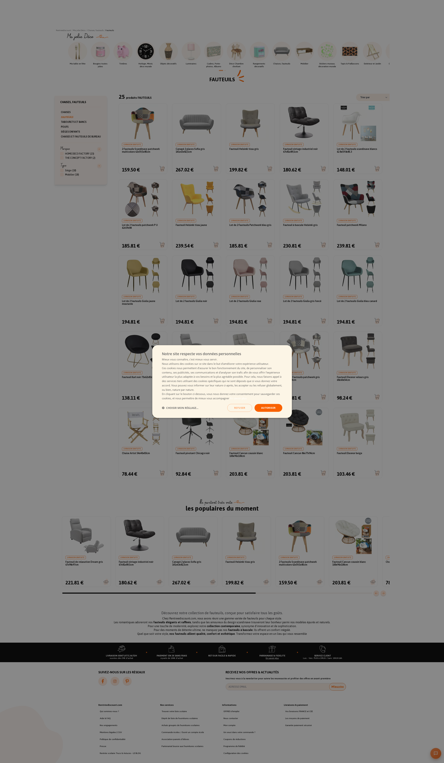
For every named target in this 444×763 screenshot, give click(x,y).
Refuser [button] (239, 407)
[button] (180, 408)
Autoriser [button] (268, 407)
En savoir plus (238, 398)
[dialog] (222, 381)
